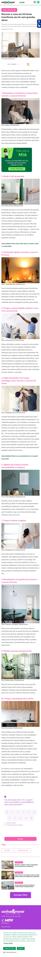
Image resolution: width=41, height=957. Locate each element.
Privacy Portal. (8, 943)
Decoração (7, 850)
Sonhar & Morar (8, 2)
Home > (5, 10)
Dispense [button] (20, 948)
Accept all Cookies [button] (9, 948)
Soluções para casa (23, 850)
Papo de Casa (12, 10)
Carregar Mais (20, 895)
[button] (10, 952)
